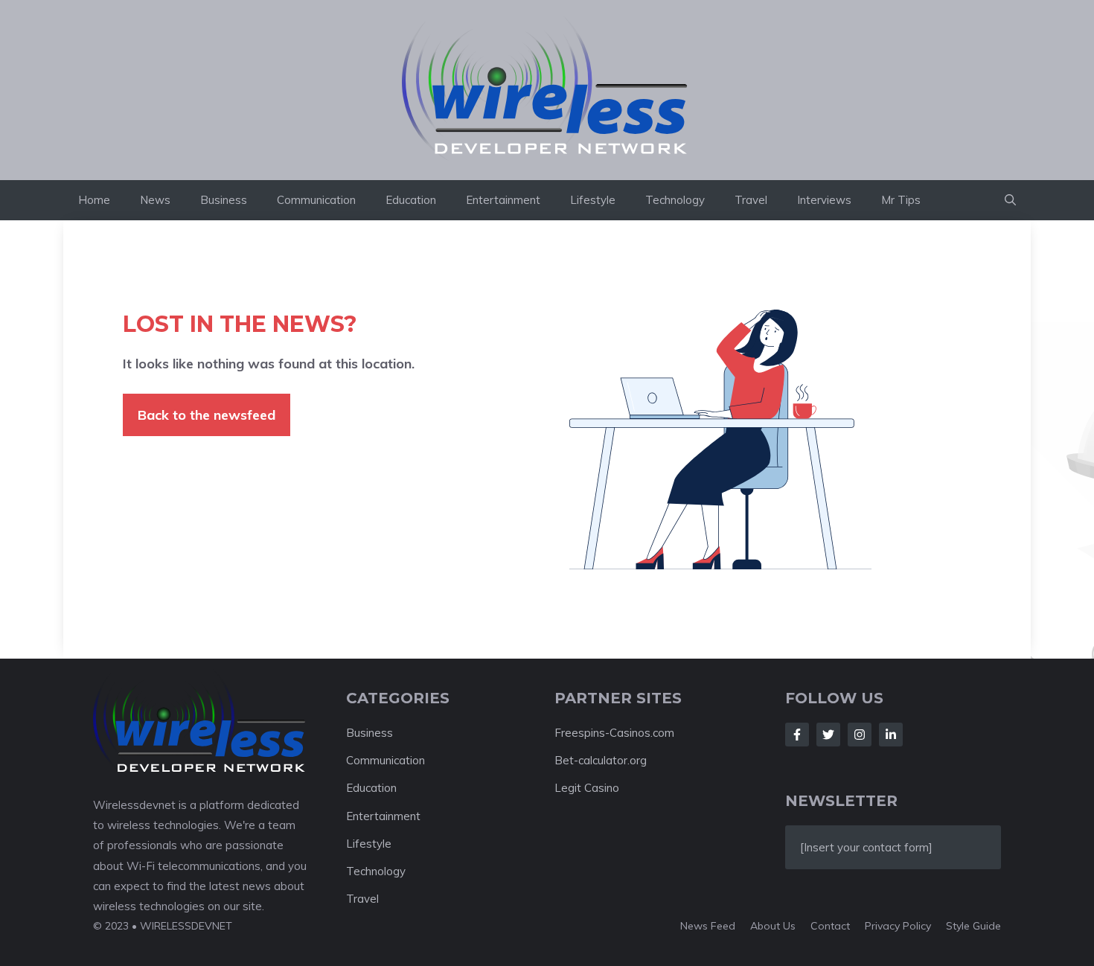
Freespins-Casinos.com (614, 733)
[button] (1010, 200)
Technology (675, 200)
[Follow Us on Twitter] (828, 734)
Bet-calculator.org (600, 760)
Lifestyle (592, 200)
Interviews (824, 200)
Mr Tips (901, 200)
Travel (751, 200)
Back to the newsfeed (206, 414)
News (155, 200)
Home (94, 200)
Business (223, 200)
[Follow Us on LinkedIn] (891, 734)
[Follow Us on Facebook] (797, 734)
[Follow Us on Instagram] (859, 734)
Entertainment (503, 200)
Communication (316, 200)
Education (411, 200)
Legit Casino (586, 788)
